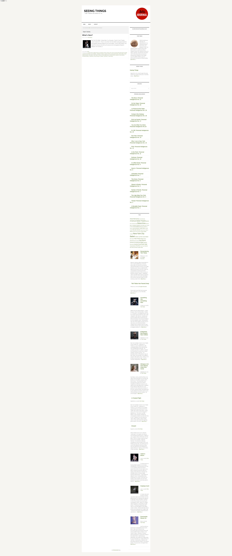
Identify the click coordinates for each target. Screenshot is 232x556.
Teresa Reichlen (133, 245)
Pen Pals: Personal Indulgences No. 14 (136, 136)
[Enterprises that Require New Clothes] (134, 335)
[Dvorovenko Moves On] (134, 520)
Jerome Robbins (136, 228)
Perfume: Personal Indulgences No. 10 (136, 158)
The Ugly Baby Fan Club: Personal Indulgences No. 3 (138, 196)
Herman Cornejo (143, 226)
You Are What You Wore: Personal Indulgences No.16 (138, 125)
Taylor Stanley (97, 56)
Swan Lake (144, 244)
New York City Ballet (98, 55)
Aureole (136, 223)
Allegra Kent (90, 52)
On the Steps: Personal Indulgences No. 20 (137, 104)
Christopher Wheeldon (136, 225)
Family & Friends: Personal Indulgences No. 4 (138, 190)
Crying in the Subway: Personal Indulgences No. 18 (138, 114)
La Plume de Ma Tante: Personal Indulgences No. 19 (138, 109)
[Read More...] (143, 278)
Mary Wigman (138, 231)
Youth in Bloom (142, 454)
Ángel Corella (140, 247)
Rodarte (117, 55)
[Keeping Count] (134, 490)
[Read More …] (133, 59)
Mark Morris (134, 231)
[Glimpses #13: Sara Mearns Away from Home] (134, 368)
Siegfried (145, 242)
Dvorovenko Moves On (143, 517)
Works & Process (135, 247)
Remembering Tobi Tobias (144, 252)
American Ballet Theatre (98, 52)
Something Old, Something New (143, 300)
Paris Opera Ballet (105, 55)
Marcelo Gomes (136, 229)
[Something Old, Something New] (134, 301)
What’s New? (87, 35)
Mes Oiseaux (91, 55)
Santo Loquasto (136, 240)
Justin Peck (142, 228)
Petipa (142, 238)
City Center (142, 225)
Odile (139, 236)
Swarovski (91, 56)
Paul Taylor (132, 238)
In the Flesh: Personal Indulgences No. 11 (137, 152)
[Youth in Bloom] (134, 458)
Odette (136, 236)
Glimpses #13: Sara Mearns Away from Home (144, 366)
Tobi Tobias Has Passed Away (140, 283)
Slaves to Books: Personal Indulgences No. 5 (138, 185)
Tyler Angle (110, 56)
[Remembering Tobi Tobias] (134, 255)
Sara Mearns (121, 55)
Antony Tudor (106, 52)
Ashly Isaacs (111, 52)
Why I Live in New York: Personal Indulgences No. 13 (138, 141)
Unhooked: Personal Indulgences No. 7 (136, 174)
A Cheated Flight (136, 398)
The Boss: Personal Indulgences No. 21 (136, 98)
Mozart (142, 231)
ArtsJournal (115, 550)
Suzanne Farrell (85, 56)
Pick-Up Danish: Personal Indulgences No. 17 (138, 120)
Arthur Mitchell (132, 223)
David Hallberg (136, 226)
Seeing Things (95, 11)
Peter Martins (112, 55)
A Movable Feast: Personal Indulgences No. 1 (138, 207)
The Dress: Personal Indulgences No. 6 (136, 179)
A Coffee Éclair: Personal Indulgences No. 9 (138, 163)
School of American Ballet (136, 242)
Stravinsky (132, 244)
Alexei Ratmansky (134, 218)
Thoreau (101, 56)
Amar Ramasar (142, 218)
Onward (133, 426)
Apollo (147, 221)
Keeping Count (144, 486)
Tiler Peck (106, 56)
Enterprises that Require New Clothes (144, 333)
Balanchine (117, 52)
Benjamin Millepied (123, 52)
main (88, 51)
